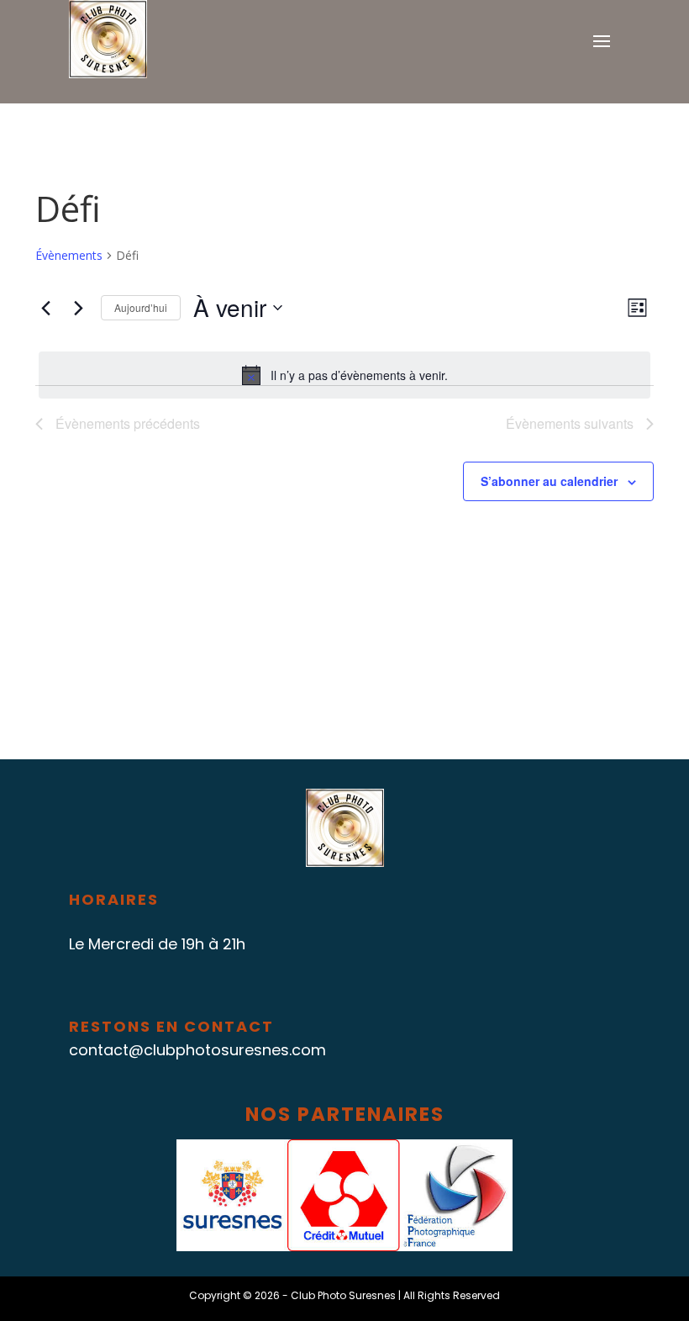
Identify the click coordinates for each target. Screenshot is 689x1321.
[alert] (344, 375)
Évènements (69, 255)
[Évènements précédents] (45, 308)
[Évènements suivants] (78, 308)
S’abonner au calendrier (549, 481)
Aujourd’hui (140, 307)
